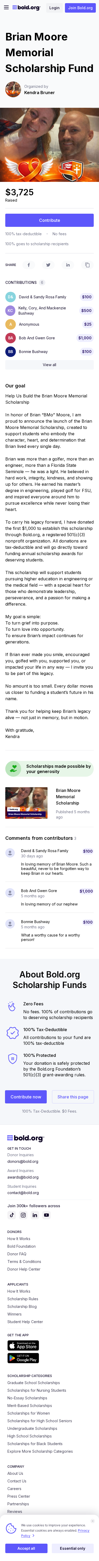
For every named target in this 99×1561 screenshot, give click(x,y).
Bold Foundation (21, 1246)
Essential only (72, 1548)
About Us (15, 1473)
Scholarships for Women (28, 1413)
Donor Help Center (23, 1269)
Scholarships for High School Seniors (39, 1421)
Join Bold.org (80, 8)
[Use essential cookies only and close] (92, 1521)
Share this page (73, 1096)
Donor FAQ (16, 1254)
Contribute (49, 220)
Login (54, 8)
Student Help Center (25, 1321)
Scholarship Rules (22, 1299)
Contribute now (26, 1096)
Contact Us (16, 1481)
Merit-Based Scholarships (29, 1405)
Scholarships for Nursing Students (36, 1390)
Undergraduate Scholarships (32, 1428)
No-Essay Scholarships (27, 1398)
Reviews (14, 1511)
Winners (14, 1314)
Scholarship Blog (22, 1306)
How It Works (18, 1238)
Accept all (26, 1548)
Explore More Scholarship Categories (40, 1451)
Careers (14, 1488)
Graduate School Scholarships (33, 1382)
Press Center (18, 1496)
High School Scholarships (29, 1436)
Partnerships (18, 1504)
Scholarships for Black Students (35, 1443)
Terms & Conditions (24, 1261)
